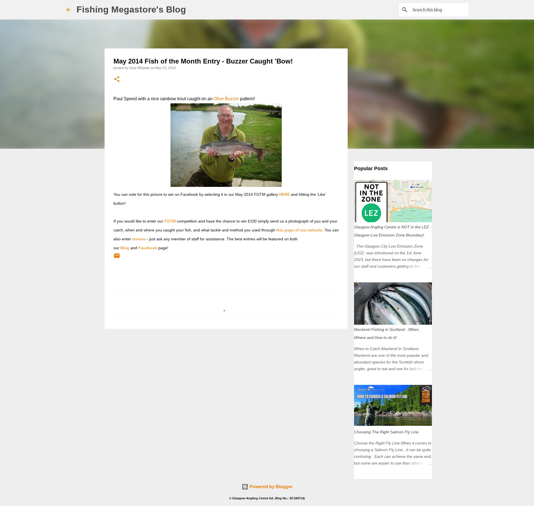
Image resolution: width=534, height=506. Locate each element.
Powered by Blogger (270, 486)
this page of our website (299, 230)
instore (138, 239)
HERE (284, 194)
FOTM (170, 221)
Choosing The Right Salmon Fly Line (386, 432)
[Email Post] (116, 258)
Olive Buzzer (226, 98)
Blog (124, 248)
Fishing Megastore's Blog (131, 9)
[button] (116, 79)
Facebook (147, 248)
